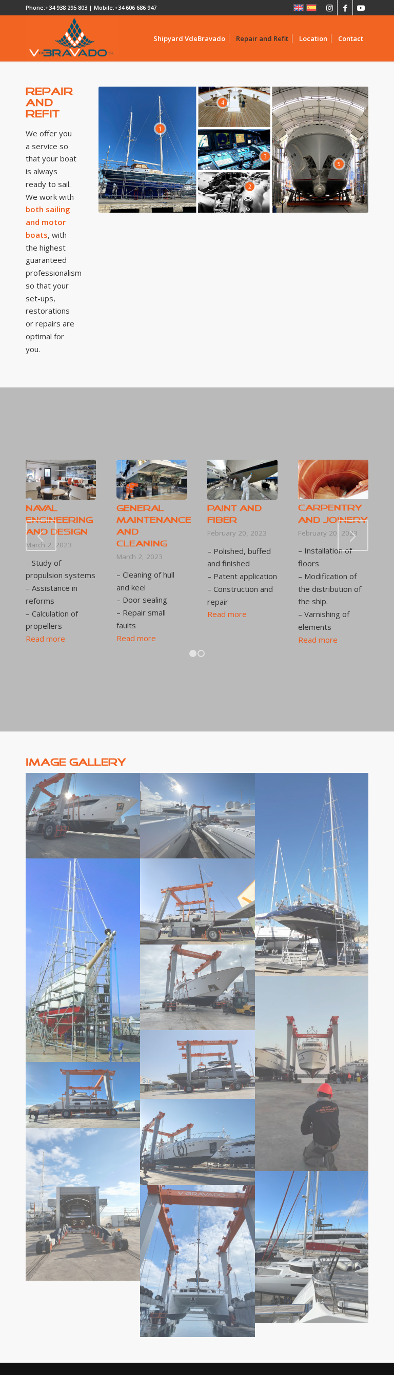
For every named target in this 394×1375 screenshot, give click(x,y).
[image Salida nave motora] (83, 1204)
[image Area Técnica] (197, 815)
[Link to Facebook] (345, 7)
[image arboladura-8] (312, 874)
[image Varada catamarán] (197, 1261)
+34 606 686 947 (135, 7)
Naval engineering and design (59, 520)
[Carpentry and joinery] (333, 479)
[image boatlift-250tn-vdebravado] (197, 1064)
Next (353, 535)
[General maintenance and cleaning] (151, 479)
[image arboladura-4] (83, 960)
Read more (45, 638)
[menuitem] (189, 38)
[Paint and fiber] (242, 479)
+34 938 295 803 (66, 7)
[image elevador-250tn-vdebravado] (312, 1073)
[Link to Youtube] (360, 7)
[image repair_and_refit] (197, 987)
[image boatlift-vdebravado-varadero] (197, 901)
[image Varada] (197, 1141)
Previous (41, 535)
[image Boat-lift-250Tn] (83, 1095)
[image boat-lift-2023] (83, 815)
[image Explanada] (312, 1247)
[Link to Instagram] (329, 7)
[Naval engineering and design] (61, 479)
